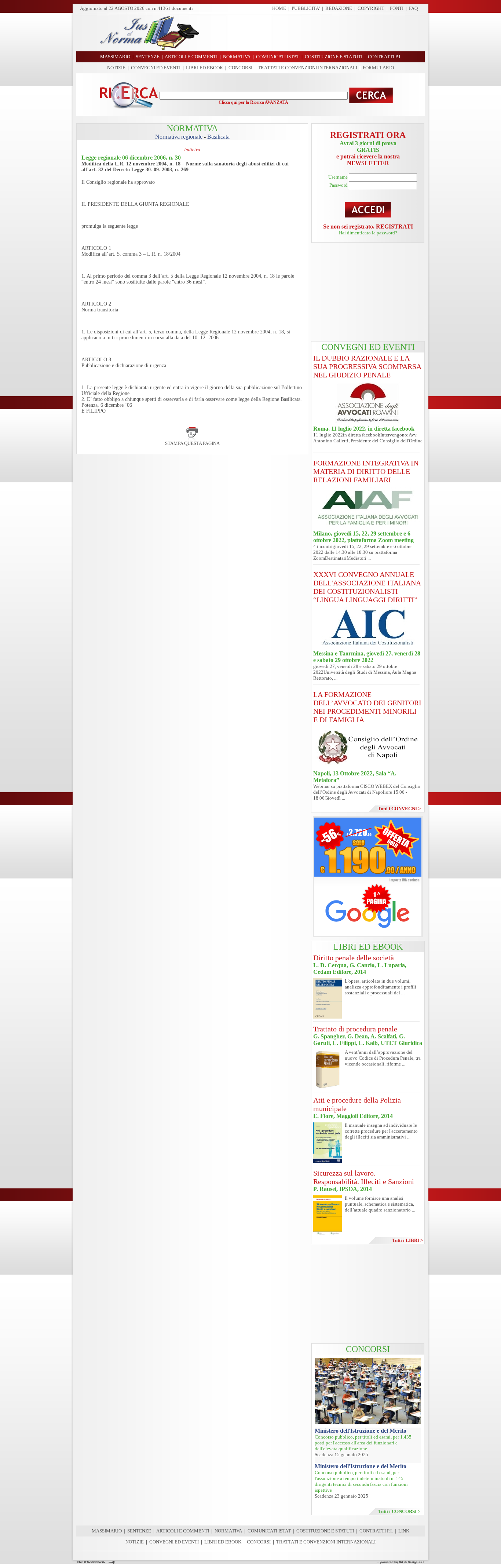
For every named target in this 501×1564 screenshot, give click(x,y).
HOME (279, 8)
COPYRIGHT (371, 8)
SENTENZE (139, 1531)
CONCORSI (240, 67)
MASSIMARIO (107, 1531)
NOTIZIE (116, 67)
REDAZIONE (338, 8)
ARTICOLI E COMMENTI (182, 1531)
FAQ (413, 8)
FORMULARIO (378, 67)
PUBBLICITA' (306, 8)
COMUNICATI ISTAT (269, 1531)
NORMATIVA (228, 1531)
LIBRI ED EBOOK (204, 67)
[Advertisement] (315, 32)
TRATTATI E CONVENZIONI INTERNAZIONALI (307, 67)
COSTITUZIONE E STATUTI (325, 1531)
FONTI (396, 8)
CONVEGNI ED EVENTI (155, 67)
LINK (403, 1531)
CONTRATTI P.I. (376, 1531)
